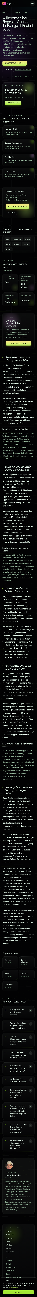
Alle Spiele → (8, 271)
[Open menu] (32, 3)
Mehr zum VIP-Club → (18, 343)
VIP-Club (9, 1245)
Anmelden (8, 69)
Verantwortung (11, 1267)
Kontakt (8, 1264)
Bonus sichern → (13, 103)
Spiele (8, 1242)
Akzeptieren (18, 1292)
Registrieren (10, 1252)
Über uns (9, 1231)
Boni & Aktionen (11, 1235)
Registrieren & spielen (14, 63)
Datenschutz (10, 1271)
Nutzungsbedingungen (13, 1277)
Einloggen (9, 1248)
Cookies (8, 1274)
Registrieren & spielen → (17, 206)
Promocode (9, 1238)
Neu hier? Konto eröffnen (23, 69)
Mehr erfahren (13, 1287)
